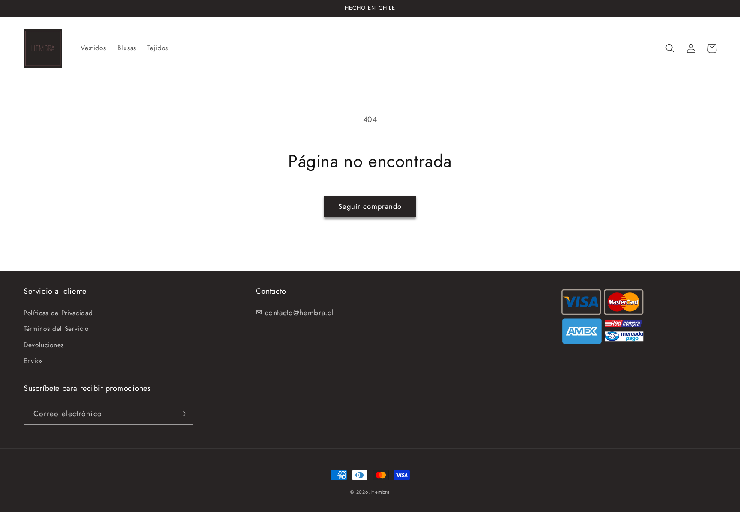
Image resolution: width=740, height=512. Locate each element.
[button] (670, 48)
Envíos (33, 361)
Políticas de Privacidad (58, 313)
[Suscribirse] (182, 414)
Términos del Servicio (56, 328)
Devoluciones (44, 345)
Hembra (380, 491)
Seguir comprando (370, 206)
